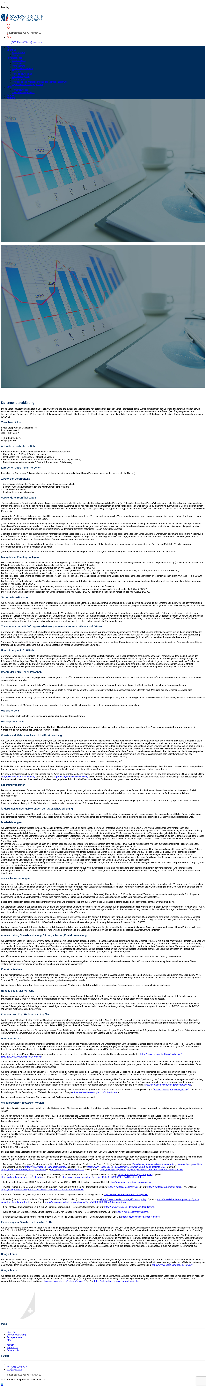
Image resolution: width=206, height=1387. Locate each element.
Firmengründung (20, 89)
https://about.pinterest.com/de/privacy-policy (126, 1194)
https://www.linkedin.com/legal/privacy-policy (123, 1199)
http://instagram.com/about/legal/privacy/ (130, 1182)
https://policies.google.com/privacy (171, 1089)
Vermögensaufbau (21, 79)
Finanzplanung (19, 60)
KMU (9, 87)
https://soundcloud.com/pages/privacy (140, 1216)
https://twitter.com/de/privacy (123, 1187)
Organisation (18, 52)
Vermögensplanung (16, 1334)
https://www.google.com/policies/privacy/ (173, 1265)
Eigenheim (17, 63)
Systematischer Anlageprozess (27, 84)
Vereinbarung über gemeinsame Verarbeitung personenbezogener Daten (167, 1164)
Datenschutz (13, 1350)
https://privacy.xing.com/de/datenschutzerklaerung (129, 1207)
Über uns (11, 50)
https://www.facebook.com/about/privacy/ (46, 1167)
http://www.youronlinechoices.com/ (71, 776)
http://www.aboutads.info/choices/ (18, 776)
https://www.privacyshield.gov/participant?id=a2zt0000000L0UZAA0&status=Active (86, 1202)
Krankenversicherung (22, 68)
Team (15, 55)
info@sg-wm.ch (34, 42)
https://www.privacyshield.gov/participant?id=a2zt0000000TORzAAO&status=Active (42, 1189)
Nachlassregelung (21, 76)
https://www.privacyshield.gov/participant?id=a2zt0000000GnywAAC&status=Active (141, 1169)
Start (9, 47)
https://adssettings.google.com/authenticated (23, 1177)
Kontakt (11, 95)
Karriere (11, 97)
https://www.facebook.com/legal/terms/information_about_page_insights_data (126, 1167)
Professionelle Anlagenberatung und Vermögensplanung (40, 82)
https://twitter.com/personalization (164, 1187)
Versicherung (18, 66)
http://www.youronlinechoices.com (67, 1169)
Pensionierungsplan (22, 74)
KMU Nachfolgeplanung (23, 92)
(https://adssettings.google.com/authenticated (95, 1092)
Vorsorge (16, 71)
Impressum (12, 1347)
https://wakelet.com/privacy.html (132, 1212)
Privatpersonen (14, 58)
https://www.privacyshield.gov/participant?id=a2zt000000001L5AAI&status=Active (103, 1177)
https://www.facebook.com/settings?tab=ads (23, 1169)
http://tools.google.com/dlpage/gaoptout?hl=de (167, 1084)
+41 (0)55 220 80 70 (17, 42)
